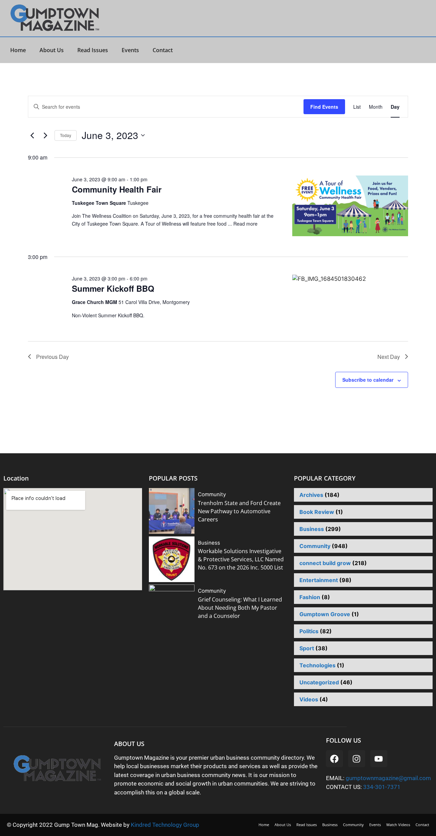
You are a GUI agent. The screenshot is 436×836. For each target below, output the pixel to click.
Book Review (316, 511)
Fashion (309, 597)
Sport (306, 648)
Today (65, 135)
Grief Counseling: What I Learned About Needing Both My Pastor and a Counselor (240, 608)
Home (18, 50)
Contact (163, 50)
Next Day (388, 357)
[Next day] (45, 135)
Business (209, 543)
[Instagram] (356, 758)
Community (212, 494)
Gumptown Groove (324, 614)
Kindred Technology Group (166, 824)
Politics (308, 631)
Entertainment (318, 580)
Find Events (324, 106)
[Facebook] (334, 758)
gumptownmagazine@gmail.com (388, 778)
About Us (52, 50)
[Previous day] (32, 135)
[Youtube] (378, 758)
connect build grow (325, 563)
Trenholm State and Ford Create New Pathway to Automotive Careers (239, 511)
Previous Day (52, 357)
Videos (308, 699)
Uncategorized (319, 682)
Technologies (317, 665)
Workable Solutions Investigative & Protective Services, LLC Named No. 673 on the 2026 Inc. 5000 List (241, 559)
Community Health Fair (116, 189)
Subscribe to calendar (367, 379)
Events (130, 50)
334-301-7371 (382, 787)
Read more (245, 223)
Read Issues (92, 50)
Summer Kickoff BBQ (113, 288)
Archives (311, 494)
